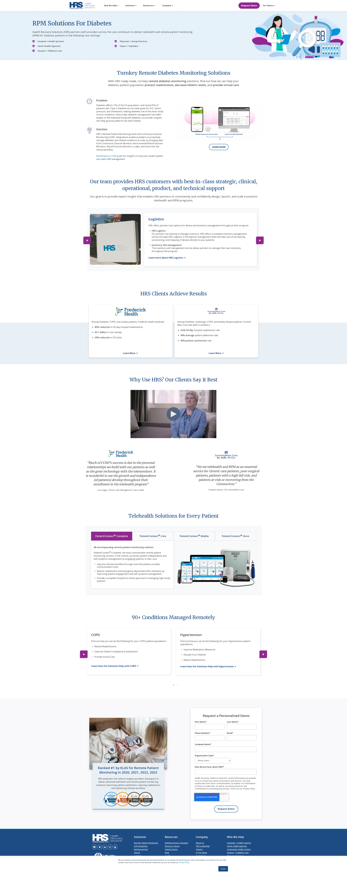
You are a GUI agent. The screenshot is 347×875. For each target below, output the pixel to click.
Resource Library (172, 846)
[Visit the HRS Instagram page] (110, 847)
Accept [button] (223, 869)
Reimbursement (141, 849)
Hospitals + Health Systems (239, 843)
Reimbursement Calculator (176, 843)
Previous (87, 240)
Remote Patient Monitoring (146, 843)
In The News (201, 852)
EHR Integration (141, 846)
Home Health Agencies (237, 846)
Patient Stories (171, 849)
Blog (167, 852)
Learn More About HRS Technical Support (170, 256)
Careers (199, 849)
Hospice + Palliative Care (238, 852)
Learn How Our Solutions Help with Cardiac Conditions (210, 671)
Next (260, 240)
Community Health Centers (239, 849)
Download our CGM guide (109, 155)
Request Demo (249, 5)
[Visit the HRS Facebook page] (94, 847)
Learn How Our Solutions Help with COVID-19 (115, 670)
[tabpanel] (129, 654)
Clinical (137, 852)
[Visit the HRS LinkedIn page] (105, 847)
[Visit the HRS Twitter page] (99, 847)
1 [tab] (173, 687)
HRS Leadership (203, 846)
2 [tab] (177, 687)
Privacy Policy (184, 862)
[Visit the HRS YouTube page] (115, 847)
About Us (200, 843)
